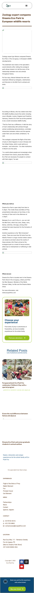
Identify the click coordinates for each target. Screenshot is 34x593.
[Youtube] (21, 566)
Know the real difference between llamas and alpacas (15, 414)
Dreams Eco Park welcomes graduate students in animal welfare (16, 443)
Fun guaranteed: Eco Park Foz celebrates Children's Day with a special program (14, 385)
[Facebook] (21, 561)
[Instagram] (26, 561)
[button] (26, 5)
